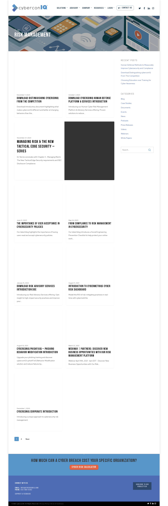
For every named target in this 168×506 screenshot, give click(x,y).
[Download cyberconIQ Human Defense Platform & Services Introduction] (90, 88)
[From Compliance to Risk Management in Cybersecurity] (90, 213)
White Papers (126, 138)
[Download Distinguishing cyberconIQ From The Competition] (38, 88)
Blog (123, 99)
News (123, 116)
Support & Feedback (23, 494)
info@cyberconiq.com (29, 488)
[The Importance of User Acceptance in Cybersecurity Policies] (38, 213)
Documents (125, 107)
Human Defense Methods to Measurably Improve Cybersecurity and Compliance (137, 66)
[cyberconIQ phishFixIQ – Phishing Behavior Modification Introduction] (38, 339)
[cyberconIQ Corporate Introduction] (38, 401)
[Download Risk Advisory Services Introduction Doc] (38, 276)
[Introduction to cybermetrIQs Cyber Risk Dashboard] (90, 276)
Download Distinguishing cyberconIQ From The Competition (136, 74)
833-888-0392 (26, 490)
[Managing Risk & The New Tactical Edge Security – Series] (39, 151)
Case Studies (126, 103)
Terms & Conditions (57, 504)
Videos (123, 129)
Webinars (124, 133)
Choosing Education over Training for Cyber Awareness (136, 82)
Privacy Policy (44, 504)
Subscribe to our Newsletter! (142, 485)
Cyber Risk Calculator (84, 467)
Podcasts (124, 120)
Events (124, 112)
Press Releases (127, 125)
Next (27, 439)
